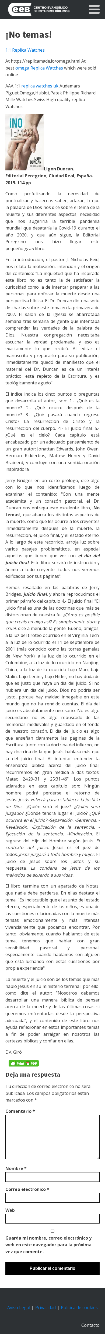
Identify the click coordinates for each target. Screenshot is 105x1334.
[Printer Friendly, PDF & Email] (24, 1063)
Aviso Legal (18, 1307)
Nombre (16, 1168)
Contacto (90, 1325)
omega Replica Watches (39, 68)
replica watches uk (39, 86)
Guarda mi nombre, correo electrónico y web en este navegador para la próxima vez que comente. (48, 1245)
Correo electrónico (27, 1189)
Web (10, 1210)
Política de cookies (79, 1307)
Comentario (20, 1111)
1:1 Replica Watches (25, 50)
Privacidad (45, 1307)
